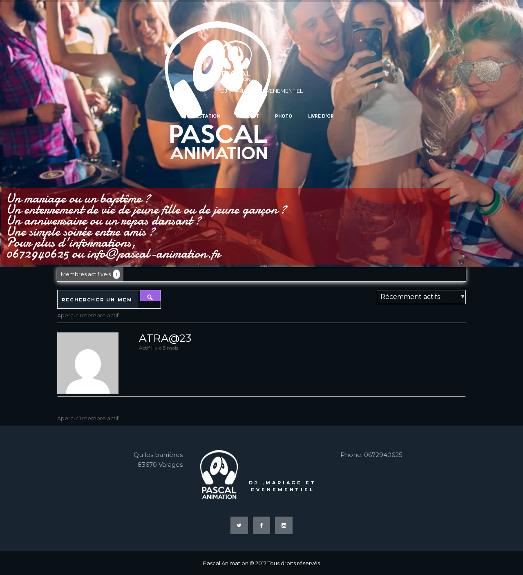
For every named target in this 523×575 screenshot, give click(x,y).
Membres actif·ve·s (89, 274)
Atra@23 (165, 338)
